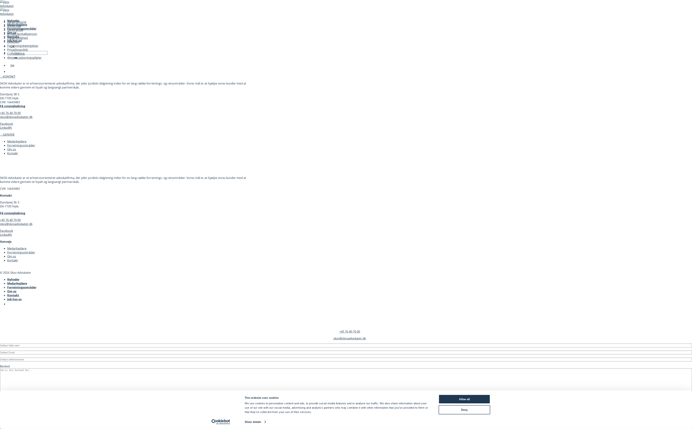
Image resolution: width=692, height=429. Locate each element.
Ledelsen (13, 42)
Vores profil (15, 30)
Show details (253, 421)
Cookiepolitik (16, 54)
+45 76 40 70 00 (10, 113)
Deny (464, 409)
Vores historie (16, 22)
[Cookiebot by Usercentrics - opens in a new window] (221, 422)
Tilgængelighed (17, 38)
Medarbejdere (16, 141)
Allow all (464, 399)
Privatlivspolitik (17, 50)
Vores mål (14, 26)
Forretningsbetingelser (22, 46)
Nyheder (13, 279)
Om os (11, 149)
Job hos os (14, 299)
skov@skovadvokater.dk (16, 117)
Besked (5, 366)
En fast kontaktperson (22, 34)
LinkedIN (6, 128)
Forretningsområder (21, 145)
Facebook (6, 124)
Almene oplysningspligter (24, 58)
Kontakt (12, 153)
